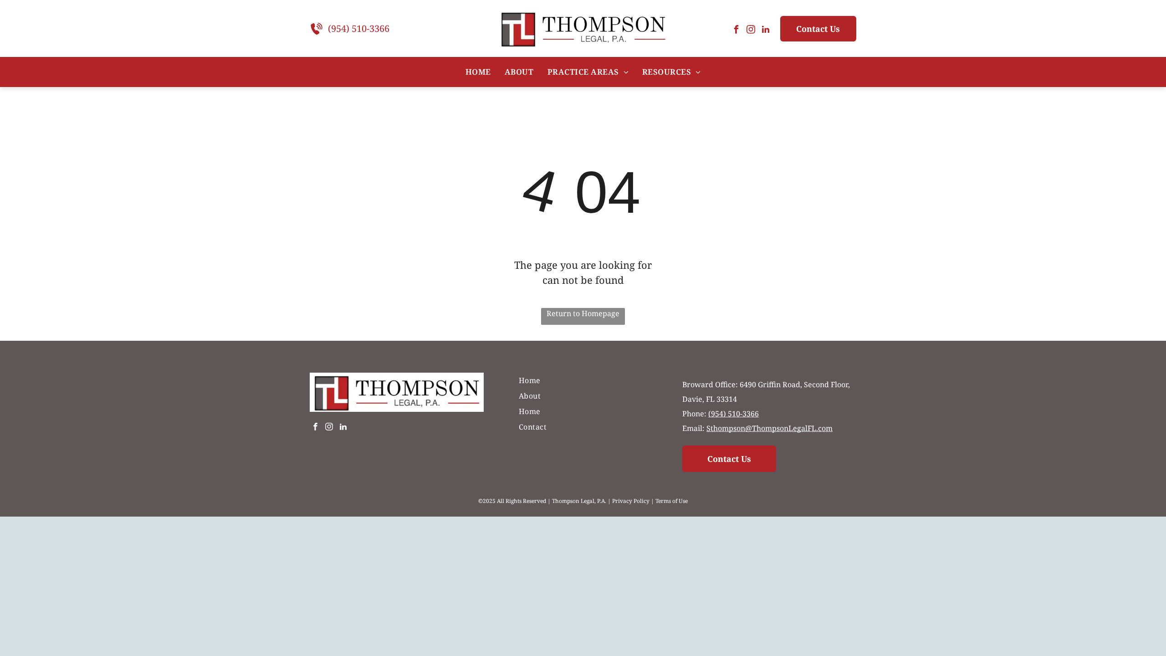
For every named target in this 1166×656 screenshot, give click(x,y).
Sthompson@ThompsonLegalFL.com (769, 428)
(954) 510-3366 (358, 28)
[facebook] (736, 30)
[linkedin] (765, 30)
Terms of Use (671, 501)
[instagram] (751, 30)
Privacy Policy (630, 501)
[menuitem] (478, 72)
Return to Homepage (583, 313)
